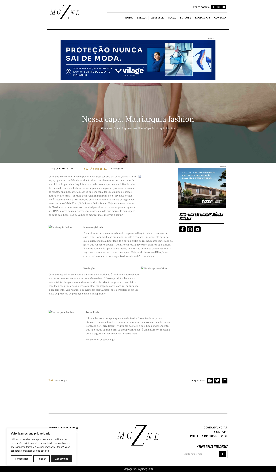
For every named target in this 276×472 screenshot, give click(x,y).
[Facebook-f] (213, 7)
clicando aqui (107, 339)
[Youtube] (223, 7)
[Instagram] (218, 7)
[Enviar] (222, 454)
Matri (127, 176)
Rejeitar (42, 458)
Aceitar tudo (61, 458)
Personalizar (21, 458)
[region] (41, 447)
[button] (210, 380)
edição (65, 214)
